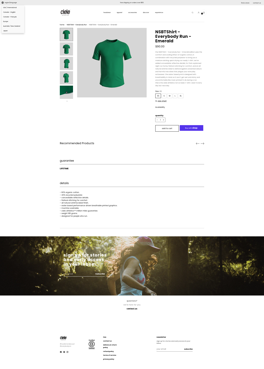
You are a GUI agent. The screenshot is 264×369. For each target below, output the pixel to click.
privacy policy (108, 359)
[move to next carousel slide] (202, 143)
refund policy (108, 351)
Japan (5, 31)
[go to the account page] (198, 13)
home (62, 25)
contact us (257, 3)
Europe (5, 21)
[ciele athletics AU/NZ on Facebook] (61, 352)
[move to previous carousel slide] (197, 143)
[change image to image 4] (66, 77)
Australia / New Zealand (11, 26)
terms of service (109, 355)
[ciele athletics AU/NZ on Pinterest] (64, 352)
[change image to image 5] (66, 92)
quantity (159, 115)
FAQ (104, 337)
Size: (158, 91)
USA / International (10, 7)
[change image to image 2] (66, 49)
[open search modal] (192, 13)
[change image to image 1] (66, 34)
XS (158, 96)
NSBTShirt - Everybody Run (77, 25)
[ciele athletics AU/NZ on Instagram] (67, 352)
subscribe (188, 349)
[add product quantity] (157, 120)
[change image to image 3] (66, 63)
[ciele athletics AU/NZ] (65, 12)
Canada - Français (10, 17)
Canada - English (9, 12)
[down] (67, 101)
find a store (245, 3)
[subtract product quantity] (163, 120)
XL (181, 96)
